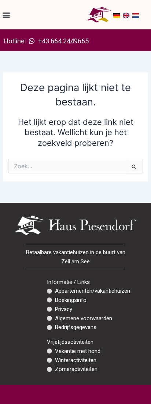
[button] (6, 15)
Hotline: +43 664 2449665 (46, 41)
